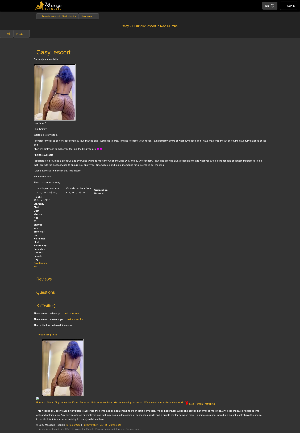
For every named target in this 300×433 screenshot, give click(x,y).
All (8, 33)
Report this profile (47, 334)
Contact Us (115, 424)
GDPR (103, 424)
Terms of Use (73, 424)
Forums (40, 402)
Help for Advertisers (101, 402)
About (50, 402)
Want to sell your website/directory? (163, 402)
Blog (57, 402)
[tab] (150, 278)
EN (267, 5)
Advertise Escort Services (75, 402)
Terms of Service (125, 429)
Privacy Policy (90, 424)
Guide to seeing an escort (128, 402)
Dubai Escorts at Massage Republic (48, 6)
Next (19, 33)
